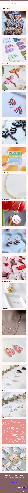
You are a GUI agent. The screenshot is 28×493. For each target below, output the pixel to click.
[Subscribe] (19, 479)
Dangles (3, 145)
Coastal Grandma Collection (7, 117)
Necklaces (3, 335)
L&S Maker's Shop (5, 308)
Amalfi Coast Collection (6, 36)
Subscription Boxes (5, 444)
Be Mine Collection (5, 63)
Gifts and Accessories (6, 172)
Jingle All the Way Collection (7, 281)
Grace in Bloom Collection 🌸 (7, 226)
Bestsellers (4, 90)
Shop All (3, 390)
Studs (3, 417)
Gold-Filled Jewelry (5, 199)
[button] (1, 3)
